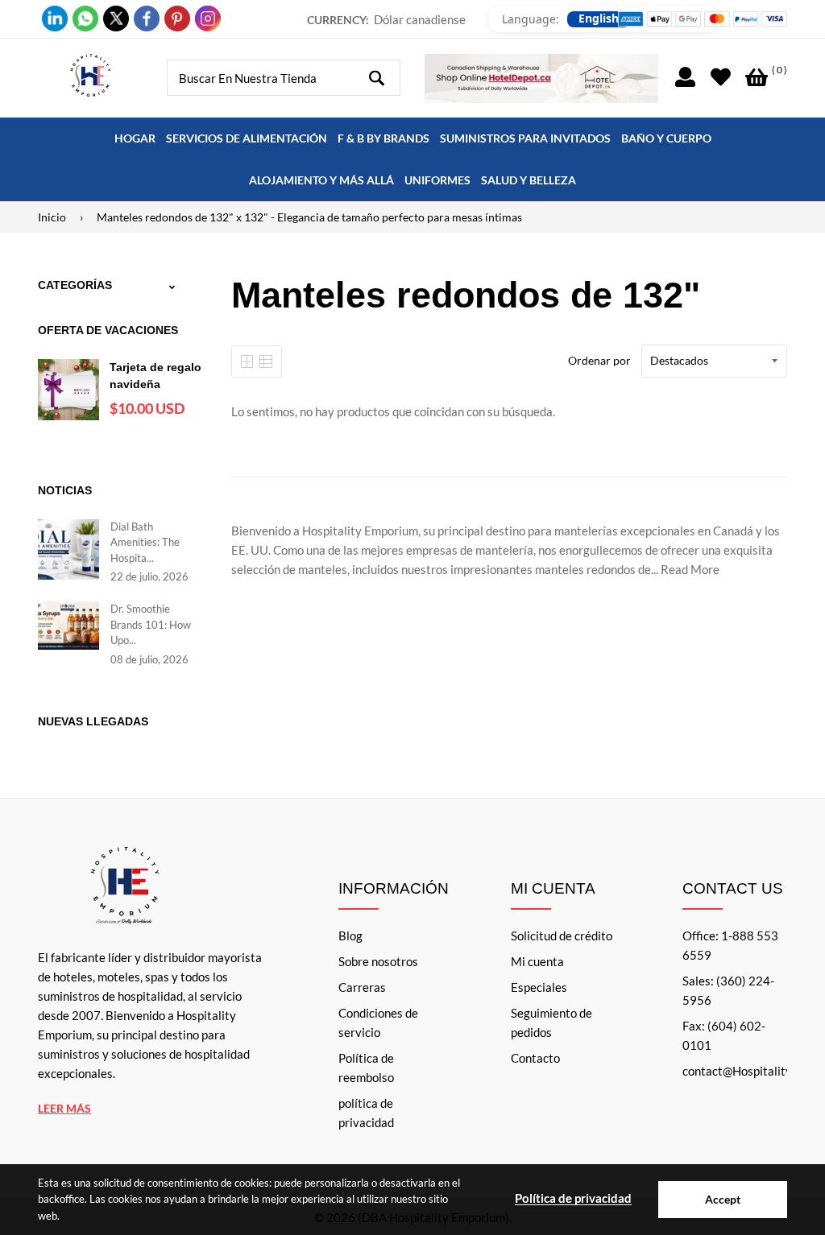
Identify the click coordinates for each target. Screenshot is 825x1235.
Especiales (539, 987)
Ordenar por (599, 360)
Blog (350, 935)
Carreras (362, 987)
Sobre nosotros (378, 961)
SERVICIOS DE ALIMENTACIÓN (246, 138)
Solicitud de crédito (561, 935)
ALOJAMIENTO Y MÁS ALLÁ (321, 180)
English (598, 18)
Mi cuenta (537, 961)
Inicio (52, 217)
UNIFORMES (437, 180)
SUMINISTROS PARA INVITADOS (525, 138)
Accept (722, 1199)
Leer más (64, 1108)
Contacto (535, 1058)
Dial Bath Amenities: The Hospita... (145, 542)
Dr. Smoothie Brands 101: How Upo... (150, 624)
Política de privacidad (573, 1198)
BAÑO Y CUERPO (666, 138)
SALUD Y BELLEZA (528, 180)
